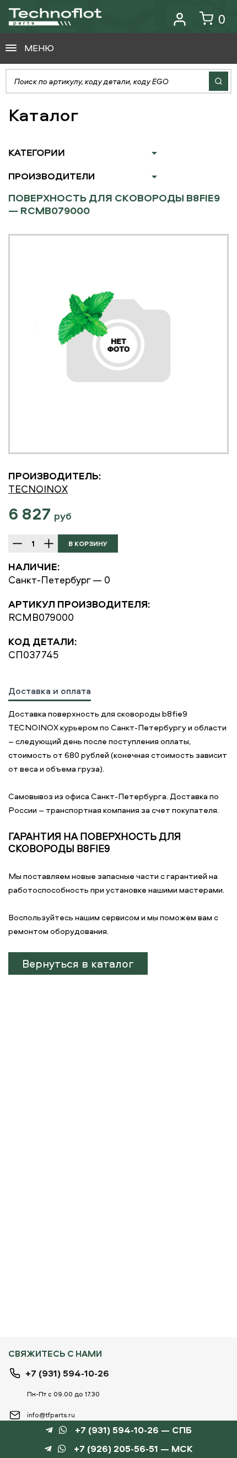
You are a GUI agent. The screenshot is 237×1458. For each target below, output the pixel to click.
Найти (218, 81)
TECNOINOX (38, 489)
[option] (118, 344)
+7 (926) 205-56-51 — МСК (133, 1449)
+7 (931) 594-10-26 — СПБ (133, 1430)
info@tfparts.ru (51, 1414)
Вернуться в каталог (78, 963)
